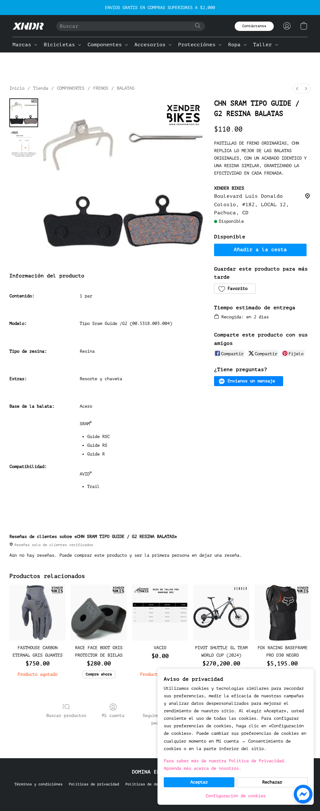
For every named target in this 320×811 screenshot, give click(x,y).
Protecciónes (198, 44)
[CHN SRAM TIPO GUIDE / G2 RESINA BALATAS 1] (23, 144)
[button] (28, 26)
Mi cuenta (113, 715)
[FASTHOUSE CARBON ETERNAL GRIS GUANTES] (37, 613)
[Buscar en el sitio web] (197, 25)
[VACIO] (160, 613)
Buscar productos (66, 715)
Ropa (236, 44)
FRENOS (100, 88)
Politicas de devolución (150, 784)
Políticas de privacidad (94, 784)
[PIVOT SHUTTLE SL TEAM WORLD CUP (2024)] (221, 613)
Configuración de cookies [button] (236, 796)
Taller (264, 44)
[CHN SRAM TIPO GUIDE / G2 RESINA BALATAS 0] (23, 112)
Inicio (16, 88)
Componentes (106, 44)
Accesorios (151, 44)
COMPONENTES (70, 88)
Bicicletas (61, 44)
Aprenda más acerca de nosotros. (202, 768)
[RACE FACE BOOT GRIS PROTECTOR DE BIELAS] (99, 613)
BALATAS (125, 88)
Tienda (40, 88)
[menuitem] (297, 88)
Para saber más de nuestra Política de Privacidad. (225, 761)
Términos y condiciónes (38, 784)
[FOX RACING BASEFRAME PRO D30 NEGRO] (282, 613)
